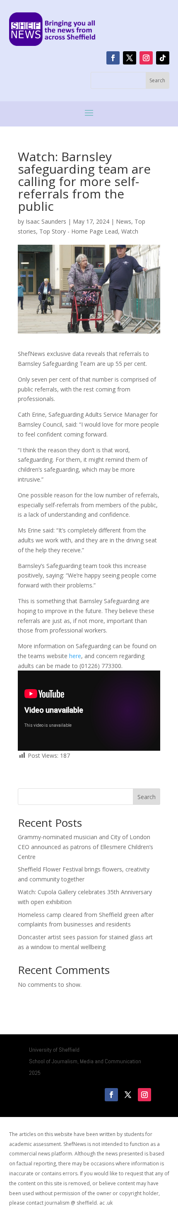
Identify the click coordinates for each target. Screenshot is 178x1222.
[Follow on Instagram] (146, 57)
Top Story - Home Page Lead (78, 231)
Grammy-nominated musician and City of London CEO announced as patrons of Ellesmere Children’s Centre (85, 847)
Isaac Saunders (46, 221)
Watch (129, 231)
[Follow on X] (129, 57)
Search (146, 797)
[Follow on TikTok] (162, 57)
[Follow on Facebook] (113, 57)
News (123, 221)
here (75, 656)
